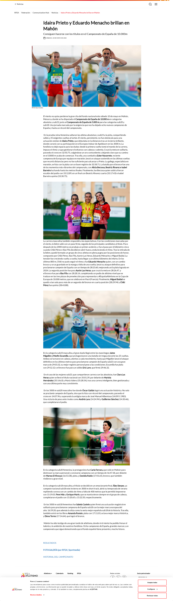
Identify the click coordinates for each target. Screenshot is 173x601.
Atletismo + (48, 573)
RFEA (16, 13)
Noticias (20, 4)
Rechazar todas (152, 595)
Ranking (70, 573)
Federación (25, 13)
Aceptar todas (152, 582)
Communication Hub (41, 13)
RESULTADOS (50, 543)
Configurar (151, 589)
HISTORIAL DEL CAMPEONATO (58, 557)
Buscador (150, 4)
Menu (156, 4)
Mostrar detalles (36, 595)
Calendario (59, 573)
